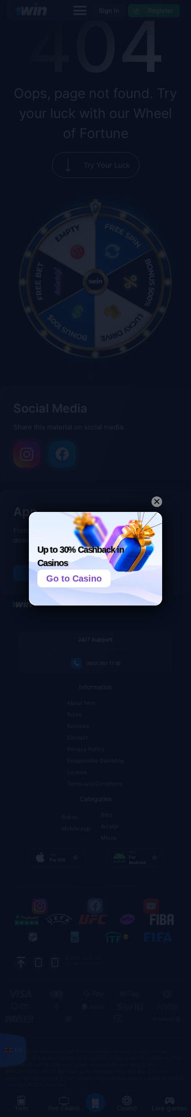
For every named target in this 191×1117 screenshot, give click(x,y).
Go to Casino (74, 578)
